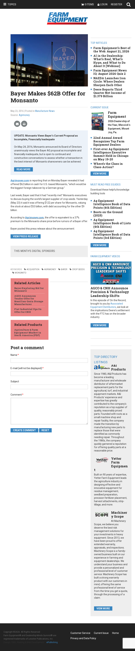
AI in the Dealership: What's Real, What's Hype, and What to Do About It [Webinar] (109, 61)
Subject (15, 381)
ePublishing (52, 642)
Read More (23, 169)
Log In (103, 4)
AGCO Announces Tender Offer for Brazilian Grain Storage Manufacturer (28, 300)
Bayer (64, 269)
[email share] (17, 124)
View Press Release (25, 236)
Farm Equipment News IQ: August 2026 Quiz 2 (110, 72)
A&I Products (118, 367)
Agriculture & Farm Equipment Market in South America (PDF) (27, 332)
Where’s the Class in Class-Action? (108, 165)
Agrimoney (24, 115)
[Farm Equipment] (98, 121)
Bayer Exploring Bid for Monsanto (29, 290)
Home (115, 633)
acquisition (33, 269)
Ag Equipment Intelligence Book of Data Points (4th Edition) (111, 204)
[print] (24, 124)
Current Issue (101, 633)
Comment (17, 394)
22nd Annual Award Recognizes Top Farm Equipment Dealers (108, 141)
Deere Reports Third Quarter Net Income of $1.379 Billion (109, 93)
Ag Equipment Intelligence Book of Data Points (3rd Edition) (111, 234)
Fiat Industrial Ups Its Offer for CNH (27, 311)
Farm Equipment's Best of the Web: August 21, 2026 (111, 49)
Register (116, 4)
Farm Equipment (117, 114)
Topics (12, 4)
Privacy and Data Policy (83, 638)
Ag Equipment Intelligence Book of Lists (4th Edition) (112, 223)
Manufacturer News (45, 111)
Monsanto (20, 273)
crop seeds (78, 269)
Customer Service (80, 633)
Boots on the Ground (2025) (108, 213)
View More (99, 173)
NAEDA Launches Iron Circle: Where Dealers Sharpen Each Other (109, 81)
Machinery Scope (119, 514)
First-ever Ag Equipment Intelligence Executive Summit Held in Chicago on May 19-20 (111, 154)
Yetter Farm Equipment (111, 464)
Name (15, 355)
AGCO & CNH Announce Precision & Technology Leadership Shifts (110, 292)
